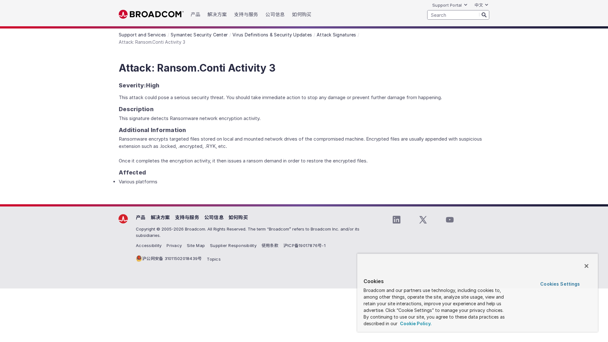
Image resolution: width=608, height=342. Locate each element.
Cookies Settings (560, 284)
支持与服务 (187, 217)
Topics (214, 259)
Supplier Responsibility (233, 245)
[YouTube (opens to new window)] (449, 219)
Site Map (196, 245)
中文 (479, 5)
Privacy (174, 245)
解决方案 (160, 217)
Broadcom (151, 14)
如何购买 (238, 217)
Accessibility (149, 245)
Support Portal (447, 5)
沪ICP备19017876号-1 (304, 245)
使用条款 (270, 245)
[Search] (484, 14)
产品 (141, 217)
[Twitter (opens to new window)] (423, 219)
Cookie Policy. (415, 323)
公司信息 (214, 217)
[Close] (586, 266)
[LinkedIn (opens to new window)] (396, 219)
